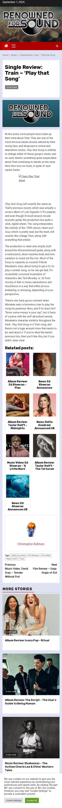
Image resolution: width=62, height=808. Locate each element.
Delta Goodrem (18, 555)
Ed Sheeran (33, 555)
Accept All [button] (32, 800)
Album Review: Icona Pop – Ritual (27, 640)
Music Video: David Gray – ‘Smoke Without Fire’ (16, 570)
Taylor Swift (11, 558)
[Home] (6, 46)
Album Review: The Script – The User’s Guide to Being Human (30, 701)
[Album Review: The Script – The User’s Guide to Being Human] (31, 674)
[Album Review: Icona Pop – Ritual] (31, 615)
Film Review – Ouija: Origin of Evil (45, 568)
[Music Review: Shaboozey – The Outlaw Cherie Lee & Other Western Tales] (31, 737)
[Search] (57, 46)
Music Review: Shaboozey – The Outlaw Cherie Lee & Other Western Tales (29, 767)
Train (22, 558)
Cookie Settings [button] (13, 800)
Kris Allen (46, 555)
